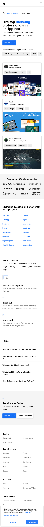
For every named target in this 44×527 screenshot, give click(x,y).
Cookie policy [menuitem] (27, 500)
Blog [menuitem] (4, 466)
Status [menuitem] (25, 471)
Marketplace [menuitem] (7, 442)
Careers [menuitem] (6, 488)
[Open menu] (41, 3)
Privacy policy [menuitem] (8, 505)
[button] (29, 72)
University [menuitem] (6, 457)
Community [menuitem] (27, 457)
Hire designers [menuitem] (28, 438)
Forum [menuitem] (25, 453)
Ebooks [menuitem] (5, 471)
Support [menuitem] (6, 453)
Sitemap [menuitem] (26, 483)
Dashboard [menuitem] (7, 438)
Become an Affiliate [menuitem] (29, 488)
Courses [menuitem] (6, 462)
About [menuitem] (5, 483)
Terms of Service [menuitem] (9, 500)
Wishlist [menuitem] (25, 466)
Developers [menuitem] (27, 462)
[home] (4, 4)
